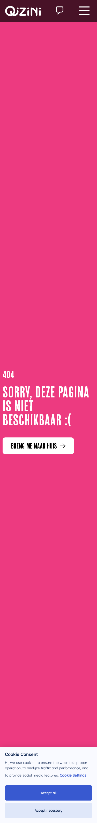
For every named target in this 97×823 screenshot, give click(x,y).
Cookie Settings (73, 775)
